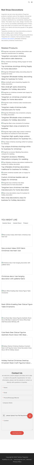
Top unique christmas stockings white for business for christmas (15, 148)
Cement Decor (17, 223)
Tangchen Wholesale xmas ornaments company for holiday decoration (16, 119)
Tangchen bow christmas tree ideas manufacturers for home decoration (15, 189)
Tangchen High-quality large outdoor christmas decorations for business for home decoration (16, 137)
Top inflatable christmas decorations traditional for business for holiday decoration (15, 168)
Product (25, 223)
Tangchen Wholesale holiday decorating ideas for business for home (16, 78)
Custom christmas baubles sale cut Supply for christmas (14, 178)
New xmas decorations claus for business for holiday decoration (13, 199)
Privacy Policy (17, 461)
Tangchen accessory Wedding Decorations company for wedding (14, 158)
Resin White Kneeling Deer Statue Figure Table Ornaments (16, 305)
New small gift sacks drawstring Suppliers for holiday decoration (13, 88)
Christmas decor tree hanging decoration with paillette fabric (13, 277)
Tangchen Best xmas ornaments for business (15, 127)
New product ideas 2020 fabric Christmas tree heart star (13, 249)
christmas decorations (7, 38)
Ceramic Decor (6, 223)
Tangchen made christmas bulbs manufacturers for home (13, 108)
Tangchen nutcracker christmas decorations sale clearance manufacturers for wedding (13, 57)
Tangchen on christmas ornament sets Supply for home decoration (16, 98)
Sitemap (28, 459)
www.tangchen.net (19, 459)
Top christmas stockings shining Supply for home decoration (16, 67)
